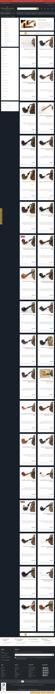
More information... (24, 692)
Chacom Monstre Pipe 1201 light (47, 248)
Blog (15, 671)
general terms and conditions (21, 658)
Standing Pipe (5, 91)
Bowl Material (5, 63)
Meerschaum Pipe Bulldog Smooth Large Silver (47, 580)
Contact (16, 676)
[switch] (4, 690)
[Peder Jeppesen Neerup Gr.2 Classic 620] (28, 606)
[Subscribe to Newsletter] (52, 655)
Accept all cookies (50, 692)
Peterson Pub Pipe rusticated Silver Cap (28, 514)
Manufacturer (5, 49)
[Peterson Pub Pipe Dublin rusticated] (46, 307)
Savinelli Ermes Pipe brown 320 (29, 315)
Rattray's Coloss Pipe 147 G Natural (46, 481)
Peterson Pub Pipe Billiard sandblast (29, 547)
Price (3, 93)
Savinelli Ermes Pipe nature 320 (28, 282)
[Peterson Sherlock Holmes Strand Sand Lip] (28, 75)
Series (4, 52)
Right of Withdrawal (32, 675)
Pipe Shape (5, 55)
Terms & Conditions (32, 668)
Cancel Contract (17, 674)
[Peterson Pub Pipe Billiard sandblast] (28, 539)
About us (16, 675)
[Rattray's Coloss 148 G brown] (46, 42)
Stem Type (4, 85)
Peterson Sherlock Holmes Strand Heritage (47, 149)
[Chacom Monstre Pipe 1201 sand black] (46, 208)
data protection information (41, 657)
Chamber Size (5, 80)
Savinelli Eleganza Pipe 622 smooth (29, 447)
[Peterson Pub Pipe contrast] (28, 175)
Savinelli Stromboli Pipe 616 (46, 612)
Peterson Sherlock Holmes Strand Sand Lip (29, 83)
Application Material (6, 71)
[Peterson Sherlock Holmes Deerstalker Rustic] (46, 407)
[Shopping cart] (52, 9)
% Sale (2, 676)
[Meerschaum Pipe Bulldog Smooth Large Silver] (46, 572)
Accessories (3, 674)
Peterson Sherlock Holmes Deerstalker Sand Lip (29, 348)
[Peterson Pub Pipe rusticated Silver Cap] (28, 506)
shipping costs (22, 684)
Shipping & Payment (32, 667)
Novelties (2, 667)
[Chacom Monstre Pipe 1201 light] (46, 241)
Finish (4, 69)
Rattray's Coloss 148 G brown (46, 49)
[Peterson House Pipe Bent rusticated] (46, 340)
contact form (7, 660)
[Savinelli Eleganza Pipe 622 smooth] (28, 440)
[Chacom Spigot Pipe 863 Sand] (46, 175)
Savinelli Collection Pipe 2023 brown (28, 481)
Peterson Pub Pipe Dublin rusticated (47, 315)
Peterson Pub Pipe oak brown (28, 115)
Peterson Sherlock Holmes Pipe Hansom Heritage (47, 282)
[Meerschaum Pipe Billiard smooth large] (46, 539)
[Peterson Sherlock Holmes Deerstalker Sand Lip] (28, 340)
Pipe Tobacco (3, 670)
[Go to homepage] (7, 9)
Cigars (2, 671)
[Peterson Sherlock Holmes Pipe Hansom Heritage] (46, 274)
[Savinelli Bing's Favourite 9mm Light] (28, 407)
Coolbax (35, 689)
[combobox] (26, 9)
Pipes (2, 668)
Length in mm (5, 88)
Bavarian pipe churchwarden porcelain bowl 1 (46, 116)
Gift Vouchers (3, 675)
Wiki (15, 670)
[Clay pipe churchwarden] (28, 42)
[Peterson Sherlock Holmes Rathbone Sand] (28, 373)
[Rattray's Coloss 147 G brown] (46, 75)
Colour (4, 77)
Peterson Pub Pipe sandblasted (31, 215)
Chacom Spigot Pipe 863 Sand (46, 181)
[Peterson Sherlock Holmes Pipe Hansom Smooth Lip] (28, 241)
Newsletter (17, 668)
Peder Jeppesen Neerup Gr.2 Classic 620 (28, 613)
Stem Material (5, 82)
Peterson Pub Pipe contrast (28, 181)
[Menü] (5, 683)
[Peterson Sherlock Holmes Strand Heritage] (46, 141)
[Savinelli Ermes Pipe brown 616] (28, 572)
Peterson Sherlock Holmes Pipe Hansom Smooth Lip (29, 248)
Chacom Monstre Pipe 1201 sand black (47, 215)
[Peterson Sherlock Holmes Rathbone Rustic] (46, 440)
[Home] (2, 13)
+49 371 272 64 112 (4, 655)
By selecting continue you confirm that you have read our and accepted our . (34, 658)
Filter (4, 60)
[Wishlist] (41, 9)
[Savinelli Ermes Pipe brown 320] (28, 307)
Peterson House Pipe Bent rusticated (47, 348)
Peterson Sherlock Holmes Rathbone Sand (29, 381)
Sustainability (31, 672)
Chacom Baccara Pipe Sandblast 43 (48, 514)
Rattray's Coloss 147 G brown (46, 82)
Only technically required (35, 692)
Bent (3, 58)
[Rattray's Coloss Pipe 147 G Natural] (46, 473)
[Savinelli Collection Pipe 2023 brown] (28, 473)
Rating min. (5, 96)
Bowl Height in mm (6, 74)
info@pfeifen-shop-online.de (8, 108)
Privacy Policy (31, 670)
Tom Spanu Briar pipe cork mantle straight (47, 381)
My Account (17, 667)
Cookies (30, 676)
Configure (43, 692)
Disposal (30, 674)
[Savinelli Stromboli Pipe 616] (46, 606)
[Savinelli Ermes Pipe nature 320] (28, 274)
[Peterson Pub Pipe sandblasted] (28, 208)
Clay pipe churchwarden (29, 49)
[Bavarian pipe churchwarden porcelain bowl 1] (46, 108)
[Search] (37, 9)
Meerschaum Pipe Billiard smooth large (47, 547)
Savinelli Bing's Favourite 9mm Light (28, 414)
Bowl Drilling (5, 66)
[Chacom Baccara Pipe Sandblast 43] (46, 506)
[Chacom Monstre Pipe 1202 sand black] (28, 141)
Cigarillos (2, 672)
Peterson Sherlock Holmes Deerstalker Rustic (47, 414)
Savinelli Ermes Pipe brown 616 (28, 579)
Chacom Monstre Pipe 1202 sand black (29, 149)
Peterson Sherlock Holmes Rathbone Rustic (47, 447)
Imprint (30, 671)
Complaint (16, 672)
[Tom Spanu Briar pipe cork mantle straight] (46, 373)
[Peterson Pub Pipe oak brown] (28, 108)
